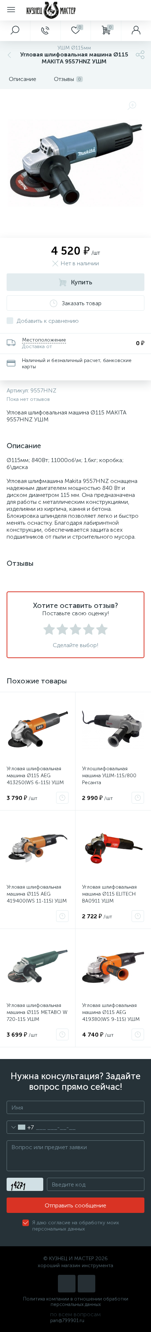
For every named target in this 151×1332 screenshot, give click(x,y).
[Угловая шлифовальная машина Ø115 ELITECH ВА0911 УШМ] (113, 848)
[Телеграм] (86, 1283)
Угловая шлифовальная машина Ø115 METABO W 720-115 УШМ (37, 1012)
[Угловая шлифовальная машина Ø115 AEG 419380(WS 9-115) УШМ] (113, 966)
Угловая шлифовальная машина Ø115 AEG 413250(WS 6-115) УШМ (35, 775)
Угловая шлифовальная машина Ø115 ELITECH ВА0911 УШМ (109, 894)
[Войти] (136, 31)
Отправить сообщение (75, 1205)
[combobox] (20, 1127)
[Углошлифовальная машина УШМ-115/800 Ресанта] (113, 730)
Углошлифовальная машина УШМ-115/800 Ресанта (109, 775)
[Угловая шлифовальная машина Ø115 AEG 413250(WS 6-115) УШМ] (38, 730)
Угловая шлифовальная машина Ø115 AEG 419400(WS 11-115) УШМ (37, 894)
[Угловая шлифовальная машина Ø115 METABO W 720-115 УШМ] (38, 966)
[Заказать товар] (62, 798)
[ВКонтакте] (67, 1283)
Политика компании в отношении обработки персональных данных (75, 1301)
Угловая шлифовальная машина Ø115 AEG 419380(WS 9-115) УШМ (111, 1012)
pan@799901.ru (67, 1320)
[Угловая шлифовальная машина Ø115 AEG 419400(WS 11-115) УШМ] (38, 848)
